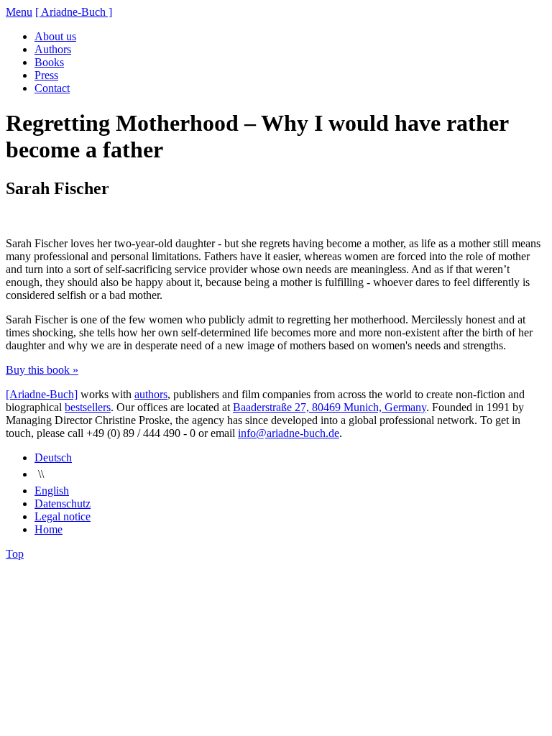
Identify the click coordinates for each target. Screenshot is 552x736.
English (51, 490)
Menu (19, 12)
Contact (52, 88)
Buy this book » (42, 370)
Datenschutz (62, 503)
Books (49, 62)
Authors (52, 49)
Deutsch (53, 457)
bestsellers (88, 407)
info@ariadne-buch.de (288, 433)
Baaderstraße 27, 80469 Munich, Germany (329, 407)
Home (48, 529)
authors (150, 394)
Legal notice (62, 516)
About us (55, 36)
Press (46, 75)
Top (15, 554)
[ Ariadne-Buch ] (73, 12)
